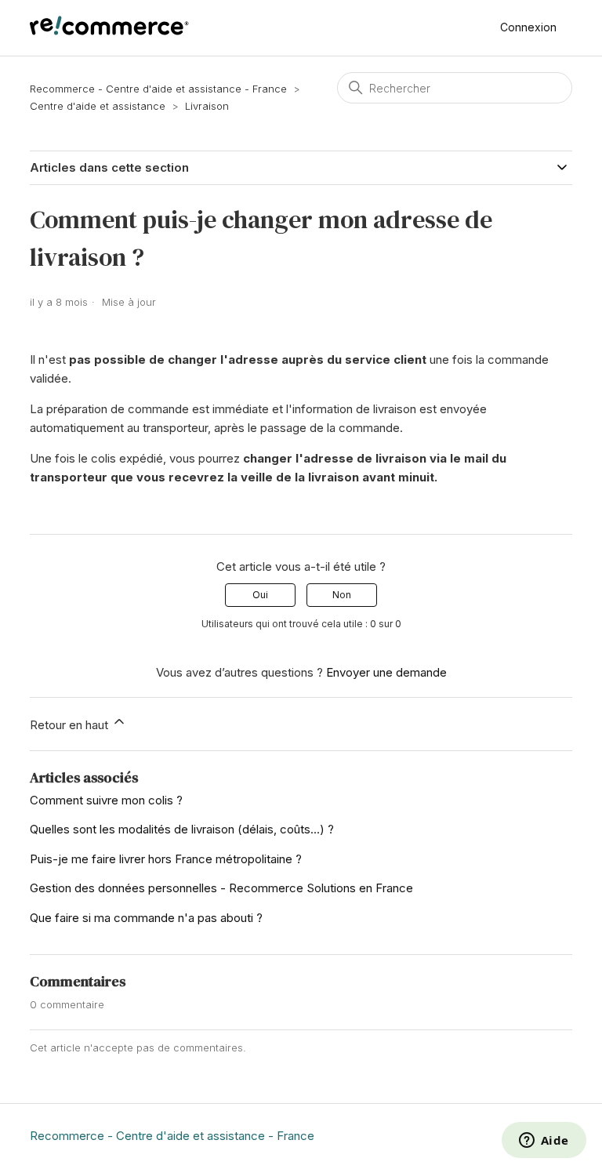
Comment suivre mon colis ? (106, 800)
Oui (260, 595)
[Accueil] (109, 31)
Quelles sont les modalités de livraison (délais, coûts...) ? (182, 829)
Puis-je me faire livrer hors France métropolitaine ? (166, 858)
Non (341, 595)
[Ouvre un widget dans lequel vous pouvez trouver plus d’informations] (543, 1141)
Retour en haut (70, 724)
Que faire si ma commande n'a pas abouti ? (146, 917)
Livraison (207, 106)
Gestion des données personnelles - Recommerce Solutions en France (221, 887)
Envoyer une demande (386, 672)
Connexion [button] (528, 27)
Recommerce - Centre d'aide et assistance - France (158, 88)
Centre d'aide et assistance (97, 106)
